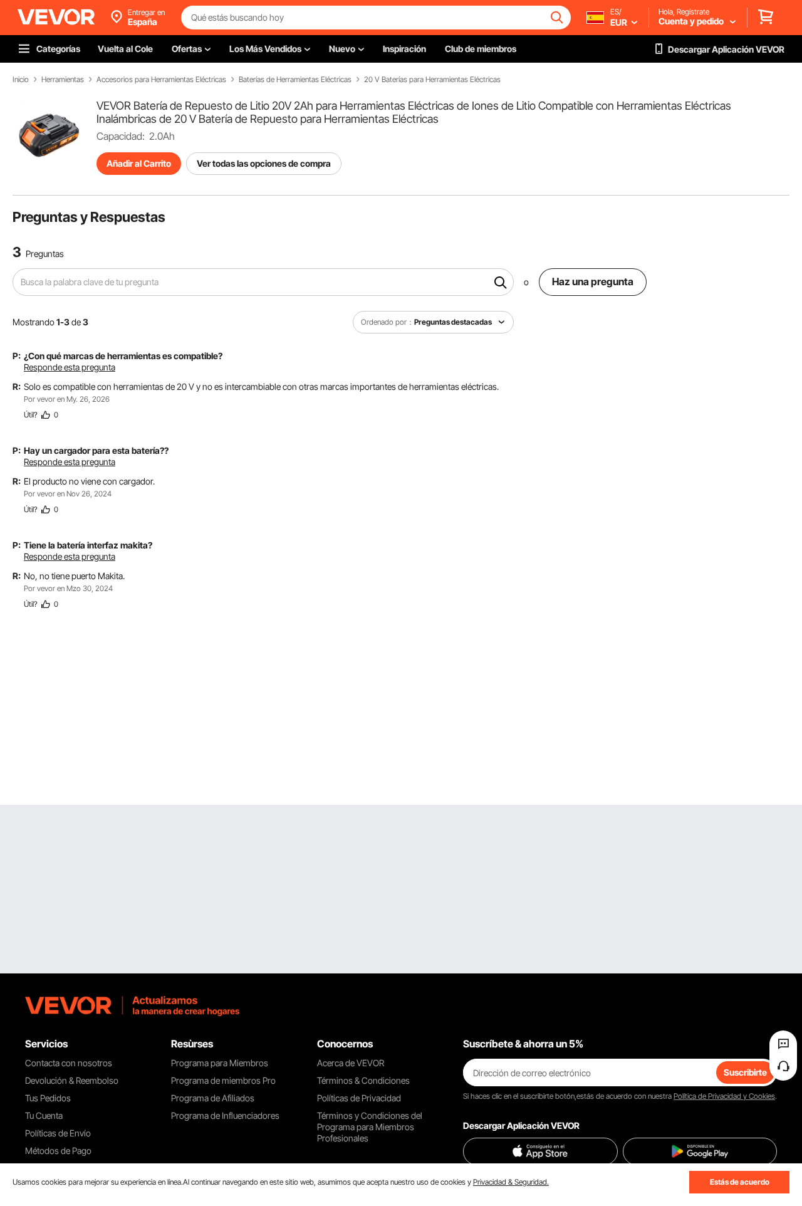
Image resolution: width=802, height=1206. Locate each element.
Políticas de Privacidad (359, 1098)
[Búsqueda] (500, 282)
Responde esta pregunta (69, 367)
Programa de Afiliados (212, 1098)
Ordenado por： (387, 322)
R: (17, 386)
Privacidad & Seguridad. (511, 1182)
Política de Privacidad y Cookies (724, 1096)
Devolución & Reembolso (71, 1080)
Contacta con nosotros (68, 1062)
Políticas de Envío (58, 1133)
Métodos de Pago (58, 1150)
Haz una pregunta (592, 281)
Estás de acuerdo (739, 1182)
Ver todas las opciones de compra (264, 163)
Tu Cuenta (44, 1115)
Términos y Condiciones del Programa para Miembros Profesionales (369, 1126)
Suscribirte (745, 1072)
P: (17, 355)
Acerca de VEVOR (350, 1062)
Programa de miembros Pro (223, 1080)
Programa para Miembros (219, 1062)
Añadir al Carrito (139, 163)
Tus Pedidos (48, 1098)
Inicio (21, 79)
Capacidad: (120, 136)
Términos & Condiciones (363, 1080)
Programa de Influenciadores (225, 1115)
